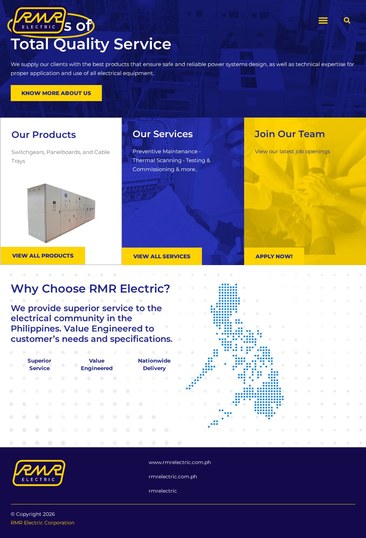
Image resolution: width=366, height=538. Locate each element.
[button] (323, 20)
